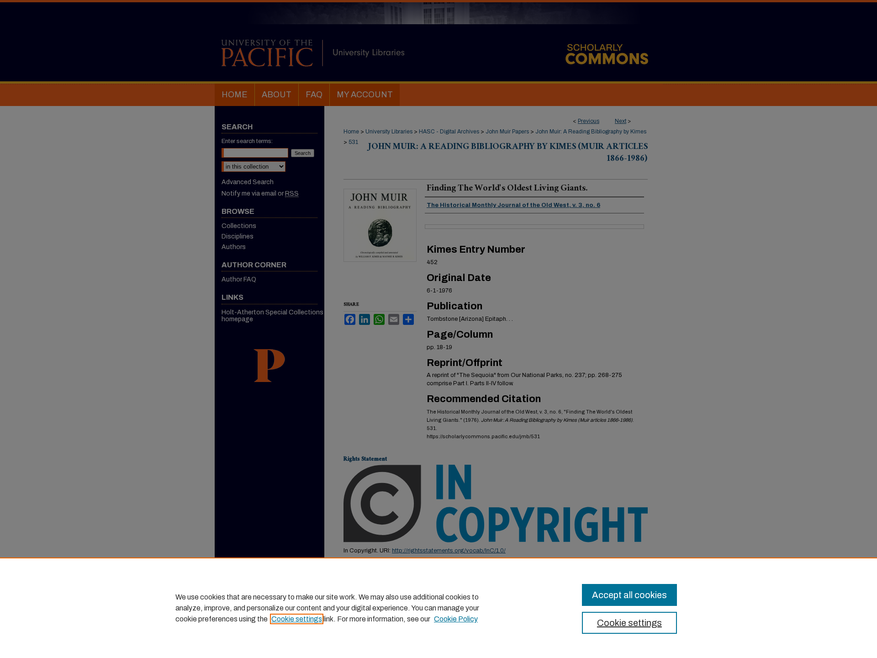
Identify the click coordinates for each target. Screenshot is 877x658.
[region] (438, 607)
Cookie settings (296, 619)
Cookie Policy (456, 619)
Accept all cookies (629, 595)
